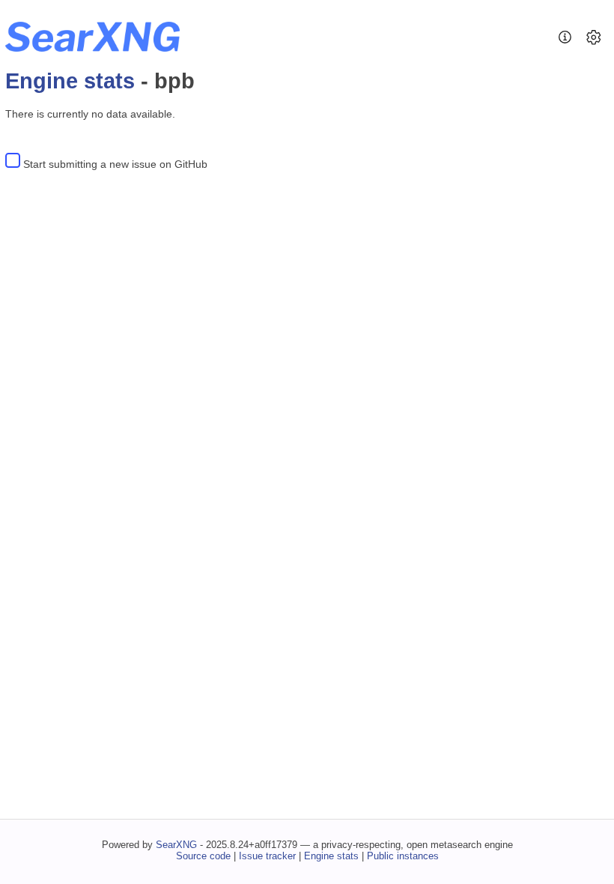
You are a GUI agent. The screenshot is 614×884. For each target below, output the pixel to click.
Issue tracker (267, 856)
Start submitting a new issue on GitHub (115, 164)
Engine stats (70, 81)
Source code (203, 856)
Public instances (403, 856)
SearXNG (176, 844)
